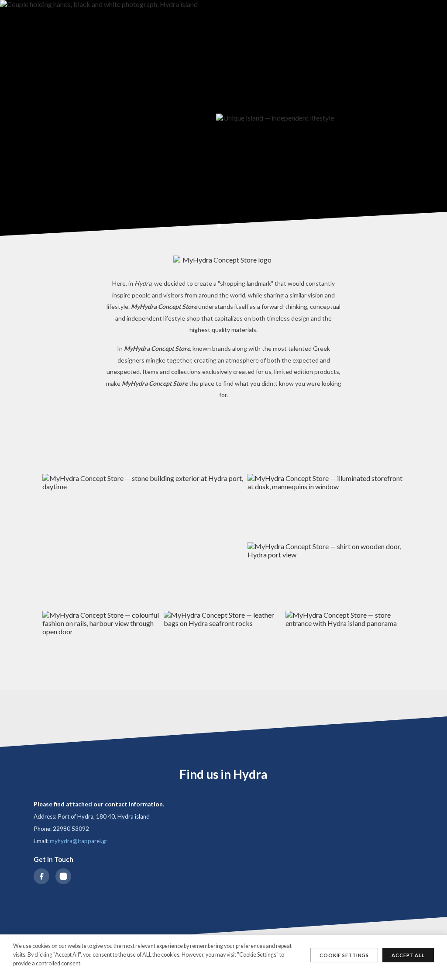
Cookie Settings (344, 955)
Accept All (408, 955)
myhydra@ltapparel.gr (78, 840)
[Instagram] (63, 876)
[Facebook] (41, 876)
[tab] (219, 226)
